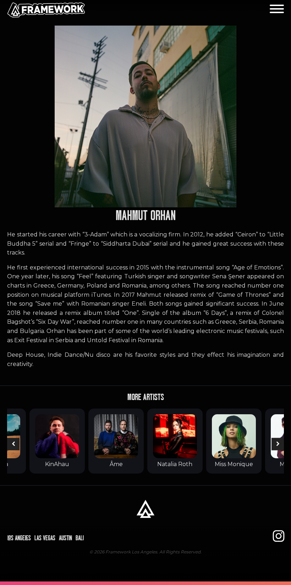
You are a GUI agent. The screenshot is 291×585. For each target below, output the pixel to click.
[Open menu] (277, 9)
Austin (65, 538)
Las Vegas (44, 538)
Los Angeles (19, 538)
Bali (80, 538)
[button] (13, 444)
